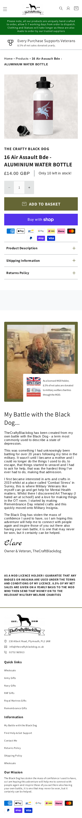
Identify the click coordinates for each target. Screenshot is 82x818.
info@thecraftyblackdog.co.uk (26, 646)
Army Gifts (10, 678)
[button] (5, 9)
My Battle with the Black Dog (20, 725)
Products (22, 58)
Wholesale (10, 670)
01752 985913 (16, 652)
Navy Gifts (10, 685)
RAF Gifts (9, 693)
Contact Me (10, 740)
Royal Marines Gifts (15, 700)
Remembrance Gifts (15, 708)
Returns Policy (12, 747)
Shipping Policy (13, 755)
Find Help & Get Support (18, 732)
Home (8, 58)
